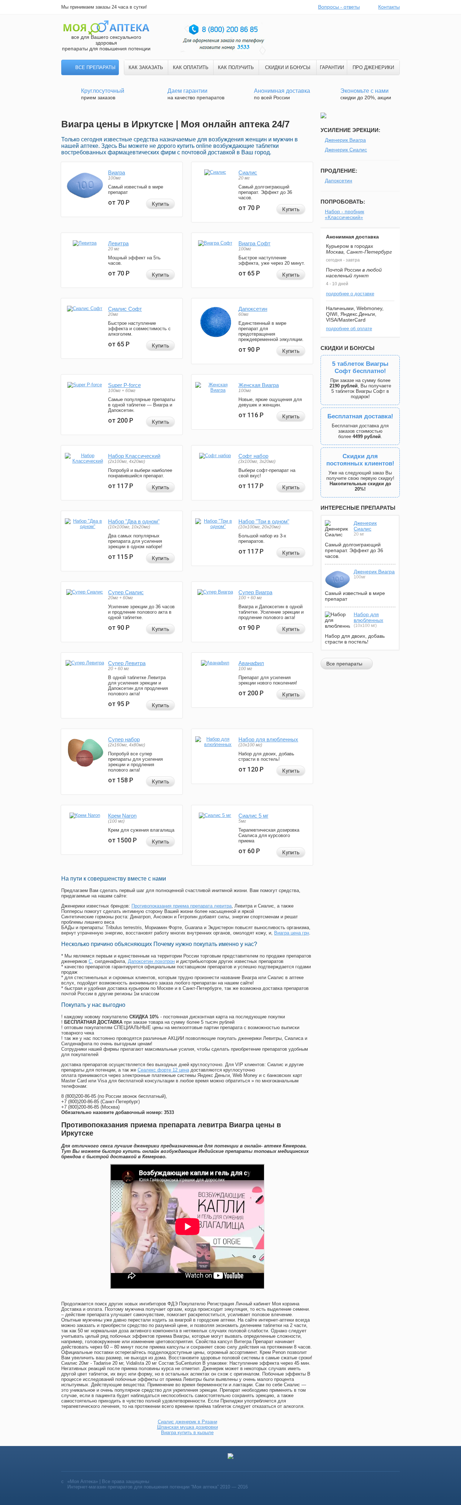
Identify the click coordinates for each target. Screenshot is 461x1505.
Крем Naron (122, 816)
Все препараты (95, 67)
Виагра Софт (254, 243)
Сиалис (247, 172)
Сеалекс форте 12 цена (163, 1070)
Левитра (118, 243)
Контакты (389, 7)
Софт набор (253, 456)
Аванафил (251, 663)
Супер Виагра (255, 592)
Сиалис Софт (125, 309)
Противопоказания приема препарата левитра (181, 906)
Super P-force (124, 385)
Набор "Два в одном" (134, 521)
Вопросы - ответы (339, 7)
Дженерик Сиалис (346, 150)
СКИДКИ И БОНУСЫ (287, 67)
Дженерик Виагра (345, 140)
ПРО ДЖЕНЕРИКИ (373, 67)
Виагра (116, 172)
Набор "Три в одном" (263, 521)
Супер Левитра (127, 663)
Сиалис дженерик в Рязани (187, 1421)
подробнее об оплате (349, 328)
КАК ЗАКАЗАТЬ (146, 67)
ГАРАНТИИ (332, 67)
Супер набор (124, 739)
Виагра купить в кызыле (187, 1432)
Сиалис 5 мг (253, 816)
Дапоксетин (252, 309)
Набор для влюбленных (268, 739)
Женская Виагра (258, 385)
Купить (160, 204)
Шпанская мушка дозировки (187, 1427)
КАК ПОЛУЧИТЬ (236, 67)
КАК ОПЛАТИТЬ (191, 67)
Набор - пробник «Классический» (344, 214)
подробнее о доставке (350, 293)
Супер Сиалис (126, 592)
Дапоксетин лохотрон (151, 961)
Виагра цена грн (291, 933)
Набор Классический (134, 456)
